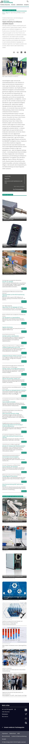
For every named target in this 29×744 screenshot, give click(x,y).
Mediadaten (5, 714)
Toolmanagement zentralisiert (9, 476)
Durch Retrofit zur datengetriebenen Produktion (14, 390)
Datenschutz (12, 733)
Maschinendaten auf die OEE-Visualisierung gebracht (13, 295)
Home (3, 12)
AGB (18, 733)
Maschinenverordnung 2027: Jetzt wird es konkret (12, 485)
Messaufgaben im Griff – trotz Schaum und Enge (14, 695)
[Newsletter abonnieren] (26, 714)
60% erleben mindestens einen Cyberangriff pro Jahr (14, 646)
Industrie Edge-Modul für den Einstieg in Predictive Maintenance (12, 425)
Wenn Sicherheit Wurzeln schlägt (10, 413)
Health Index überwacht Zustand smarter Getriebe (12, 437)
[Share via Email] (17, 52)
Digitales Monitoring (7, 327)
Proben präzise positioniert (9, 624)
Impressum (5, 733)
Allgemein (8, 12)
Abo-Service (5, 716)
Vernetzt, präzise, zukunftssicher (10, 336)
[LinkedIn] (26, 710)
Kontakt (4, 739)
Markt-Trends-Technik (9, 10)
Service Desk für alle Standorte (10, 466)
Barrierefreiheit (6, 736)
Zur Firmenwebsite (18, 189)
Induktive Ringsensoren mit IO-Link (11, 347)
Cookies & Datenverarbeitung (18, 736)
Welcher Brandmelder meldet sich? (11, 378)
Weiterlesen (24, 289)
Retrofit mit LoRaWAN (7, 281)
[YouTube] (26, 718)
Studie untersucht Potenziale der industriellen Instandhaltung (14, 670)
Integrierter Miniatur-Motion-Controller (12, 355)
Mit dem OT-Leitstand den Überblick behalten (13, 446)
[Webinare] (26, 723)
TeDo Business (6, 711)
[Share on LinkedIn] (21, 52)
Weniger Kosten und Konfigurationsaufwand (13, 368)
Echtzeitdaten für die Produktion (10, 457)
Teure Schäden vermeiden (9, 402)
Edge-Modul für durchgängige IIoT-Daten (12, 307)
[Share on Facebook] (25, 52)
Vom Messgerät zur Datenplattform (11, 317)
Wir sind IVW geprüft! (7, 709)
